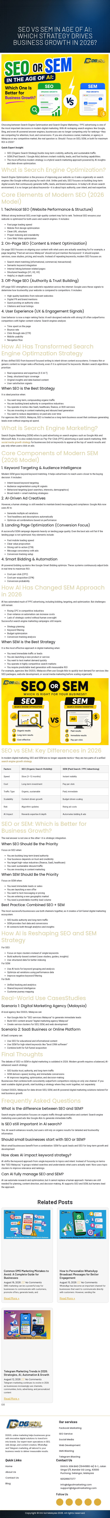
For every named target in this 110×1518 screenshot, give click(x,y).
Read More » (11, 1298)
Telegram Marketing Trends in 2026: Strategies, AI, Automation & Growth (26, 1372)
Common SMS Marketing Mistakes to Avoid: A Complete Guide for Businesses (26, 1274)
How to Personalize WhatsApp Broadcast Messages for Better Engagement (79, 1274)
